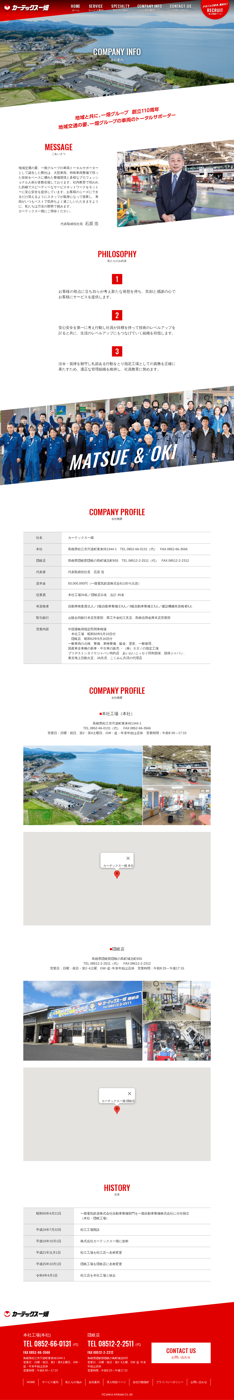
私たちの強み (73, 1382)
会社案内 (94, 1382)
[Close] (128, 858)
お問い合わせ (199, 1382)
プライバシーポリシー (169, 1382)
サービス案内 (50, 1382)
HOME (31, 1382)
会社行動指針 (141, 1382)
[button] (117, 875)
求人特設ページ (116, 1382)
